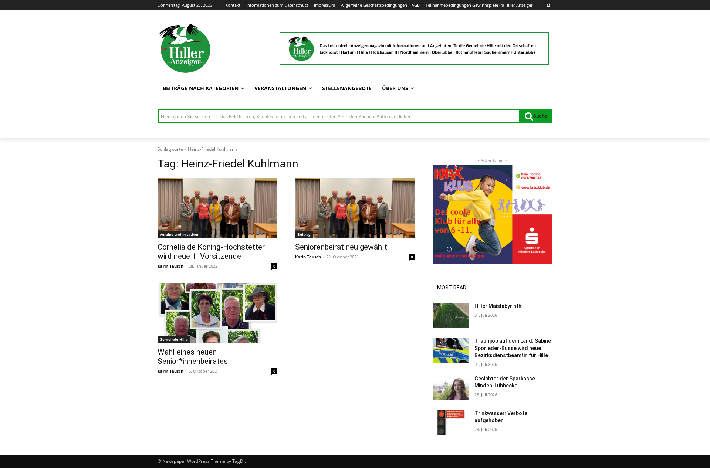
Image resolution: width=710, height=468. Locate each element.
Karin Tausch (170, 266)
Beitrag (304, 234)
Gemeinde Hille (174, 339)
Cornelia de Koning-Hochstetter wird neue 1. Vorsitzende (211, 252)
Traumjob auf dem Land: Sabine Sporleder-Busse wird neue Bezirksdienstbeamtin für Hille (512, 348)
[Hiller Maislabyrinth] (451, 315)
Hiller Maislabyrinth (497, 306)
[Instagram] (548, 5)
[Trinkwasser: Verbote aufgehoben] (451, 422)
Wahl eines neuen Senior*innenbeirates (193, 356)
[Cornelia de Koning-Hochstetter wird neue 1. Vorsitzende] (217, 208)
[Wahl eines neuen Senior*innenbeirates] (217, 313)
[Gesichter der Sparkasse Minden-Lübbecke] (451, 387)
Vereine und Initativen (179, 234)
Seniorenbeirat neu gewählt (341, 247)
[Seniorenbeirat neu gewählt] (355, 208)
